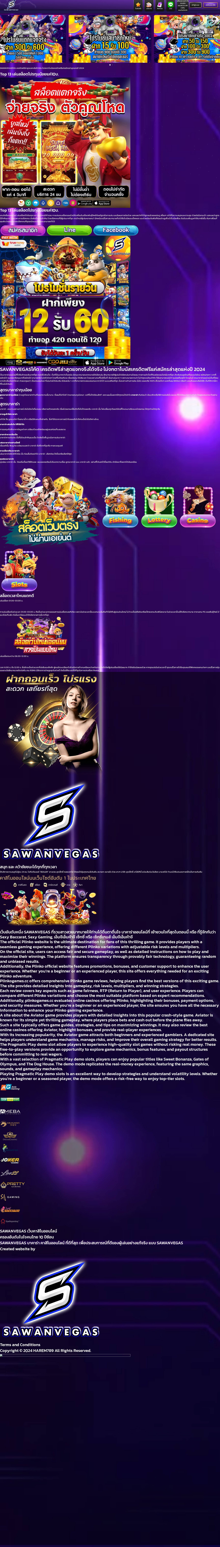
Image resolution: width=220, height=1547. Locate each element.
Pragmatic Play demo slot (32, 1044)
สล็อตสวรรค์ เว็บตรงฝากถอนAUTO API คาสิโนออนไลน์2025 (183, 5)
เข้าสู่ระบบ (195, 5)
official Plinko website (28, 942)
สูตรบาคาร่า (10, 404)
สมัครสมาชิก (211, 5)
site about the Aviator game (29, 1015)
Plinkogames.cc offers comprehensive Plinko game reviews (54, 981)
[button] (3, 38)
